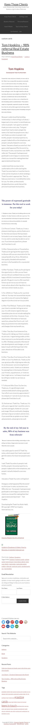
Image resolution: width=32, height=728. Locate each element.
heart (13, 702)
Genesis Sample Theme (21, 722)
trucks (8, 713)
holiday (15, 702)
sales (12, 711)
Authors (11, 557)
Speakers (17, 557)
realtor (4, 566)
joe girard (24, 702)
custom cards (16, 694)
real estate (12, 564)
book (11, 691)
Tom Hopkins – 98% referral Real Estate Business (15, 49)
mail (5, 709)
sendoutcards (25, 566)
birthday (8, 691)
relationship (8, 711)
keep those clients (19, 562)
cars (28, 691)
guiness (9, 702)
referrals (8, 566)
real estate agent (21, 564)
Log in (26, 724)
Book (3, 653)
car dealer (25, 691)
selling (14, 711)
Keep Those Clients (16, 4)
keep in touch (10, 562)
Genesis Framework (10, 724)
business (12, 559)
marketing (8, 709)
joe (21, 702)
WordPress (20, 724)
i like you (19, 702)
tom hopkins (8, 568)
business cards (19, 559)
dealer (24, 694)
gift (26, 694)
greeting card (11, 697)
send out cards (16, 566)
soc (3, 568)
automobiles (4, 691)
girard (7, 697)
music (12, 709)
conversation (10, 694)
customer (21, 694)
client (6, 694)
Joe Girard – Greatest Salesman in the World (15, 674)
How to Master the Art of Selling (13, 538)
